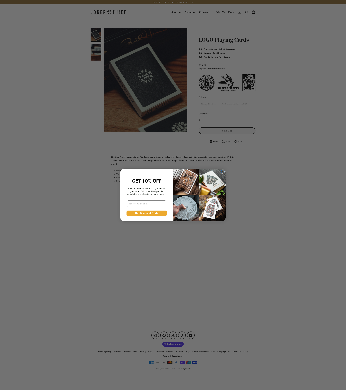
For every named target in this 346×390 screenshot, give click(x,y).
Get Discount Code (146, 213)
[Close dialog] (222, 171)
